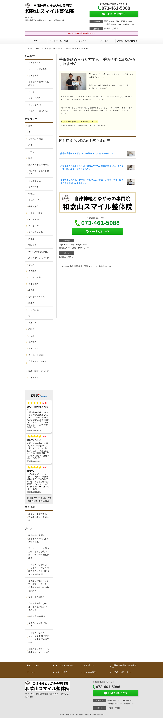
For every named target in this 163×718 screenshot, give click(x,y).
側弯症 (31, 194)
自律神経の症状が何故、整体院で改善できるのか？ (38, 606)
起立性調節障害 (35, 232)
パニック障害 (34, 277)
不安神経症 (33, 310)
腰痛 (30, 126)
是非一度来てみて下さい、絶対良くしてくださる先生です (86, 153)
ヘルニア (32, 323)
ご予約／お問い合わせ (127, 41)
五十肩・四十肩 (35, 213)
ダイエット (33, 377)
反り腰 (31, 335)
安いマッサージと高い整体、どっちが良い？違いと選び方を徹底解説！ (38, 553)
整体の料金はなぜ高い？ (37, 624)
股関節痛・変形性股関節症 (38, 172)
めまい (31, 145)
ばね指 (31, 239)
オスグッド (33, 348)
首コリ (31, 316)
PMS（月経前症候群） (38, 252)
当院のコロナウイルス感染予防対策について (38, 650)
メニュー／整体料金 (59, 41)
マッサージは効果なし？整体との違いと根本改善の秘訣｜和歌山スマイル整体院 (38, 569)
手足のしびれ (34, 200)
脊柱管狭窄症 (34, 181)
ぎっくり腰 (33, 226)
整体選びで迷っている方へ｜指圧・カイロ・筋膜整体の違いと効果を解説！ (38, 586)
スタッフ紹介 (34, 98)
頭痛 (30, 158)
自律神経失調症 (35, 139)
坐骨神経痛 (33, 206)
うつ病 (31, 265)
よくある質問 (34, 105)
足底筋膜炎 (33, 187)
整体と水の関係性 (36, 597)
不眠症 (31, 329)
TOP (36, 41)
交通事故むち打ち (36, 297)
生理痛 (31, 290)
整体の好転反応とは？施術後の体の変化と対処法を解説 (38, 538)
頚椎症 (31, 303)
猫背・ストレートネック (38, 363)
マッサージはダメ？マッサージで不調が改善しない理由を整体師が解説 (38, 638)
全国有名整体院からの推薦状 (38, 83)
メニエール (33, 219)
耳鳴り (31, 152)
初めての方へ (34, 63)
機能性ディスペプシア (38, 258)
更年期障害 (33, 284)
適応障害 (32, 271)
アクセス (104, 41)
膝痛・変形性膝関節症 (38, 164)
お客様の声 (81, 41)
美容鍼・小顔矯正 (36, 355)
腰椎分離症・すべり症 (38, 371)
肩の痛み (32, 342)
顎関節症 (32, 245)
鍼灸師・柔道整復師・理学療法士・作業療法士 (38, 517)
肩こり (31, 132)
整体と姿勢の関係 (36, 616)
